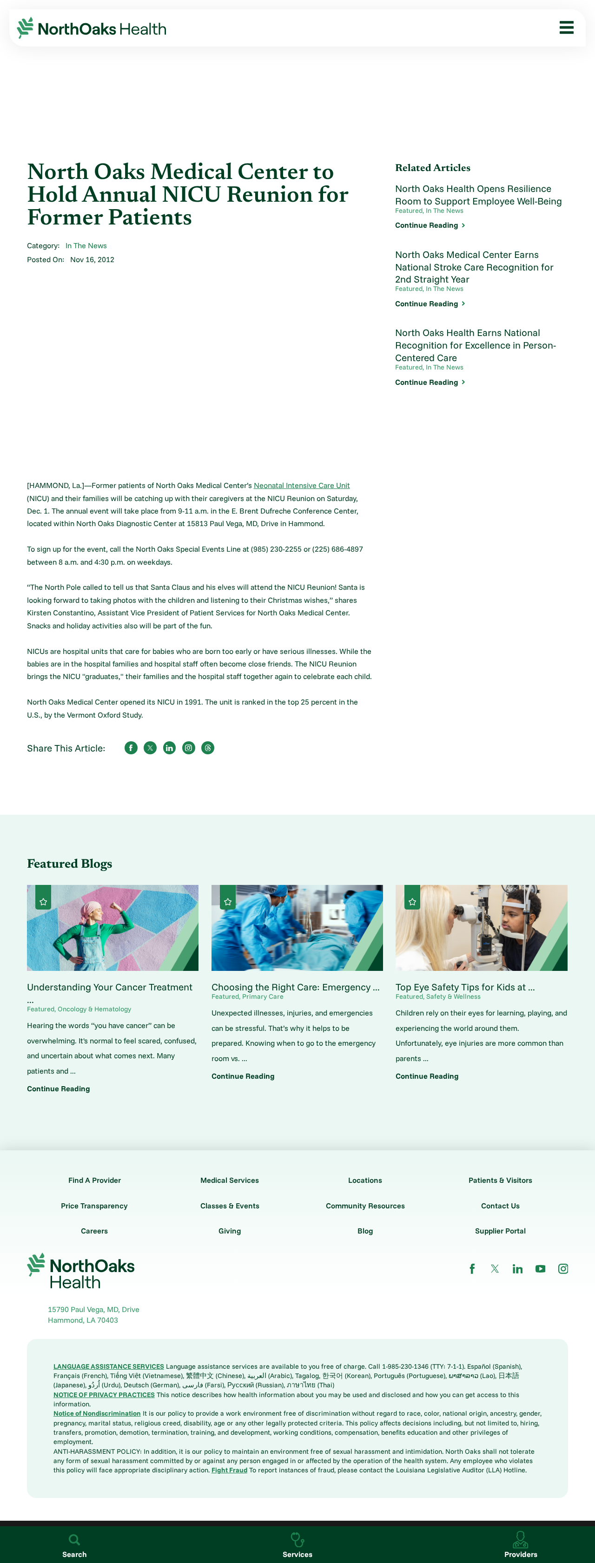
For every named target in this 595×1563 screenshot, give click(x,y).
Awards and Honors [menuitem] (53, 252)
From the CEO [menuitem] (45, 174)
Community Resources (365, 1205)
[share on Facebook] (131, 747)
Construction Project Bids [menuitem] (64, 329)
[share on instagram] (188, 747)
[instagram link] (563, 1269)
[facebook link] (472, 1269)
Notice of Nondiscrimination (97, 1413)
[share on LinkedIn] (169, 747)
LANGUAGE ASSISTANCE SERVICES (108, 1366)
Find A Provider (94, 1180)
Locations (365, 1180)
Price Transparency (94, 1205)
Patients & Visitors (500, 1180)
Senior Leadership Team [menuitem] (61, 213)
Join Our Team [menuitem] (45, 232)
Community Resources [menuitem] (59, 310)
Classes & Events (229, 1205)
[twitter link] (495, 1269)
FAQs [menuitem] (30, 349)
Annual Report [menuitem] (45, 271)
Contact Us (500, 1205)
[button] (563, 27)
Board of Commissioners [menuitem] (62, 193)
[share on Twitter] (150, 747)
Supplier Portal (500, 1230)
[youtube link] (541, 1269)
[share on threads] (207, 747)
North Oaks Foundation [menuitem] (60, 290)
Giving (229, 1230)
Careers (94, 1230)
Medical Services (229, 1180)
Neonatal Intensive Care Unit (302, 485)
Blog (365, 1230)
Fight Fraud (229, 1469)
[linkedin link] (518, 1269)
